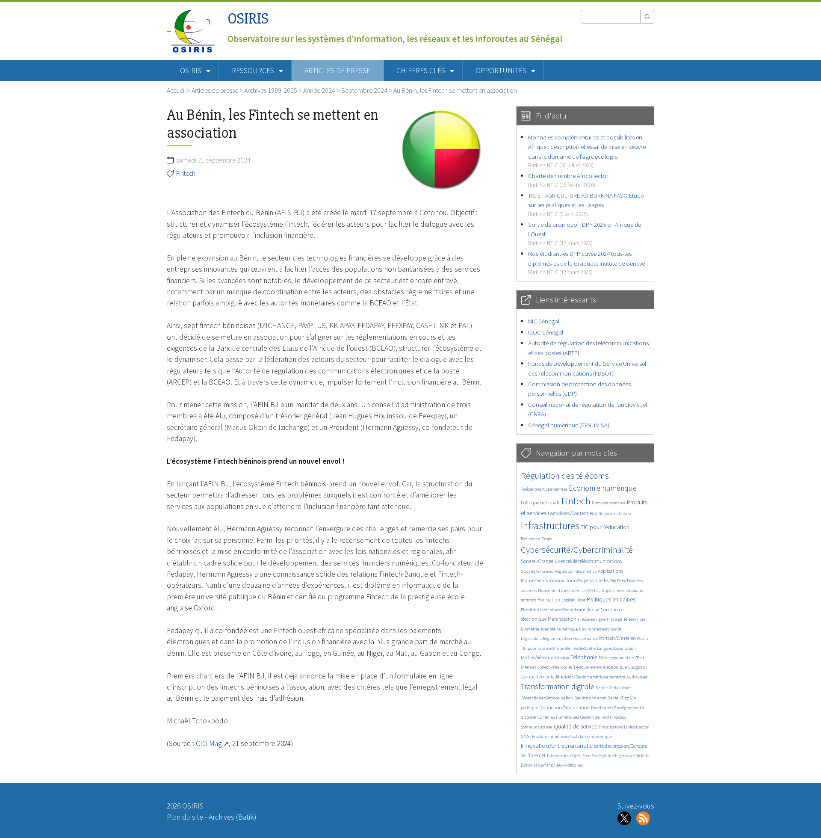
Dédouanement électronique (600, 667)
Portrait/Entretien (617, 638)
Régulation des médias (576, 571)
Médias (593, 590)
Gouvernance (585, 638)
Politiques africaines (611, 599)
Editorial (529, 765)
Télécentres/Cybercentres (544, 489)
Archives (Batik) (232, 817)
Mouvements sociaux (542, 580)
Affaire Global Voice (613, 687)
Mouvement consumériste (562, 590)
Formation (548, 599)
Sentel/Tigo (618, 698)
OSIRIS (248, 18)
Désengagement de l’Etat (621, 657)
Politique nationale (540, 502)
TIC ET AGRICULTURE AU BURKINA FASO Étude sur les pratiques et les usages (586, 204)
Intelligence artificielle (628, 755)
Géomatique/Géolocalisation (547, 698)
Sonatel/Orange (537, 561)
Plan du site (185, 817)
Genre (567, 610)
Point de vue (587, 609)
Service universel (590, 698)
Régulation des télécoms (565, 475)
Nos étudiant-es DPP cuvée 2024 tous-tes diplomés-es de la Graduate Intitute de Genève (586, 262)
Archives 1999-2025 (270, 90)
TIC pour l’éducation (605, 527)
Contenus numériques (558, 717)
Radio (642, 638)
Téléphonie (583, 657)
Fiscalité (528, 610)
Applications (610, 571)
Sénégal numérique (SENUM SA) (568, 425)
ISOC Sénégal (545, 332)
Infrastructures (550, 525)
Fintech (185, 173)
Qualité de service (575, 726)
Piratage (614, 619)
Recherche (530, 539)
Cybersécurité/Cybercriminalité (577, 549)
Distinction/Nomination (564, 707)
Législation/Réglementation (546, 638)
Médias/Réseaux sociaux (545, 657)
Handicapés (602, 708)
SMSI (526, 736)
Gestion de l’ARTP (596, 717)
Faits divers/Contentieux (572, 513)
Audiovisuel (637, 677)
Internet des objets (564, 755)
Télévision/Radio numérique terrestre (590, 677)
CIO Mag (209, 743)
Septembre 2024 (364, 90)
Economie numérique (603, 488)
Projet (546, 539)
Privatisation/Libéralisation (624, 727)
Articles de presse (337, 70)
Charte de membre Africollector (568, 180)
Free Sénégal (594, 755)
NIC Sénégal (543, 321)
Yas (580, 765)
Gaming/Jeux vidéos (557, 765)
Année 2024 (319, 90)
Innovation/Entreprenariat (554, 745)
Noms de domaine (609, 503)
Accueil (176, 90)
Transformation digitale (557, 686)
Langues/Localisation (616, 648)
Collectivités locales (555, 667)
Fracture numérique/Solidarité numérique (572, 736)
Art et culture (549, 610)
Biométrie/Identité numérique (549, 629)
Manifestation (562, 619)
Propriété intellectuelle (574, 648)
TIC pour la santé (536, 648)
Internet (528, 667)
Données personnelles (587, 580)
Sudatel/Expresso (537, 571)
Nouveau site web (614, 513)
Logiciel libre (573, 600)
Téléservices (634, 619)
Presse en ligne (591, 619)
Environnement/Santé (600, 629)
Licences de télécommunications (588, 561)
